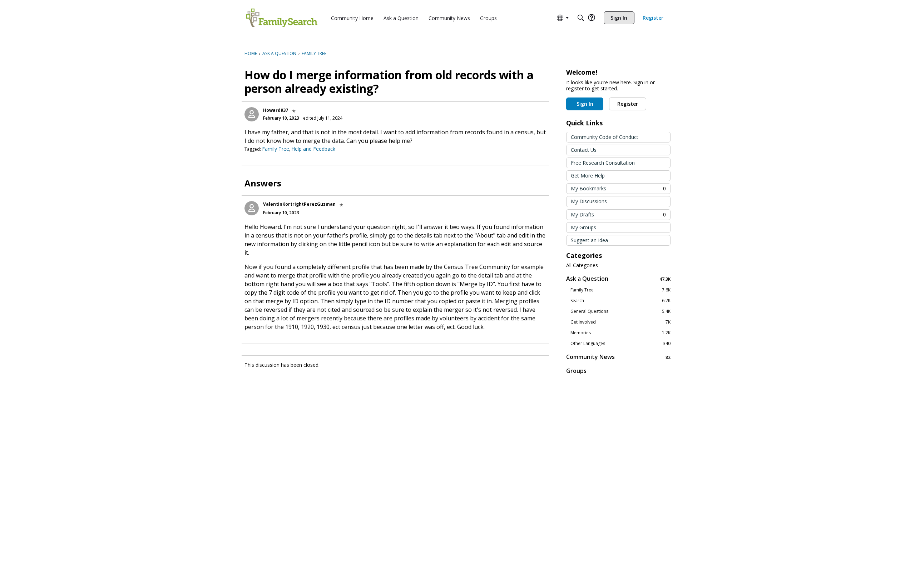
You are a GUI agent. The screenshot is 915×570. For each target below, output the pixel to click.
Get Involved (620, 322)
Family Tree (275, 148)
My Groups (583, 227)
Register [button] (627, 103)
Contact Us (584, 149)
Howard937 (275, 110)
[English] (281, 18)
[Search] (580, 17)
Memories (620, 333)
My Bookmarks (618, 188)
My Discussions (589, 201)
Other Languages (620, 343)
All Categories (582, 265)
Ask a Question (618, 278)
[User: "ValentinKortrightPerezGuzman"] (251, 208)
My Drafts (618, 214)
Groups (576, 370)
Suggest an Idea (589, 240)
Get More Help (588, 175)
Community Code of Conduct (604, 137)
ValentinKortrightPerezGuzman (299, 204)
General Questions (620, 311)
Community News (618, 357)
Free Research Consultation (603, 162)
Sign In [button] (585, 103)
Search (620, 301)
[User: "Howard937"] (251, 114)
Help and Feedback (313, 148)
